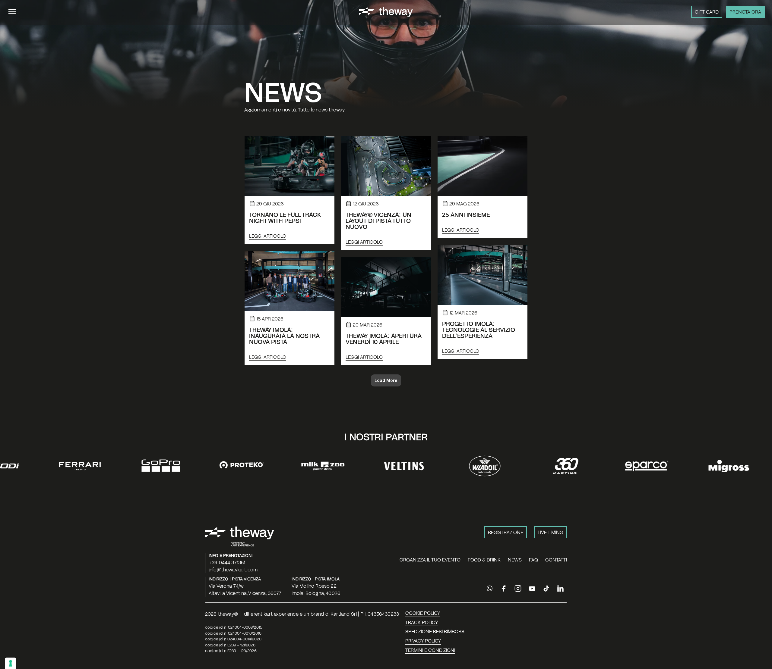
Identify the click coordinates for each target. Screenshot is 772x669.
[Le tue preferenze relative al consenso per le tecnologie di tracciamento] (10, 663)
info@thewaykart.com (233, 569)
